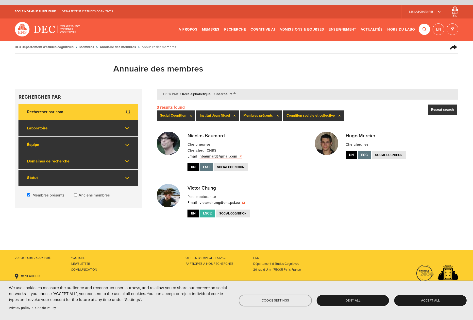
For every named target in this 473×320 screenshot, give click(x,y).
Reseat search (442, 109)
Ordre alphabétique (195, 94)
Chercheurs (225, 94)
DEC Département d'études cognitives (47, 29)
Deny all (352, 300)
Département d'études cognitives (87, 11)
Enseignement (342, 29)
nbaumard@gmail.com (218, 156)
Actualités (372, 29)
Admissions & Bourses (302, 29)
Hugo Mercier (360, 136)
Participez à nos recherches (210, 264)
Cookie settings (275, 300)
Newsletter (80, 264)
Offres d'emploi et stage (206, 258)
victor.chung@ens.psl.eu (220, 203)
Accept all (430, 300)
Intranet (452, 29)
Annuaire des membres (118, 47)
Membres (211, 29)
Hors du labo (401, 29)
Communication (84, 270)
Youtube (78, 258)
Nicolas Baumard (206, 136)
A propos (188, 29)
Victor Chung (201, 188)
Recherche (235, 29)
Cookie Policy (45, 308)
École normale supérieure (35, 11)
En (438, 29)
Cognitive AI (263, 29)
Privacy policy (19, 308)
